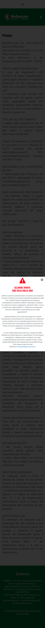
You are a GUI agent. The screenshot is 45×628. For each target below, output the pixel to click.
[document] (22, 314)
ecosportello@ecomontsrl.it (26, 347)
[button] (42, 280)
